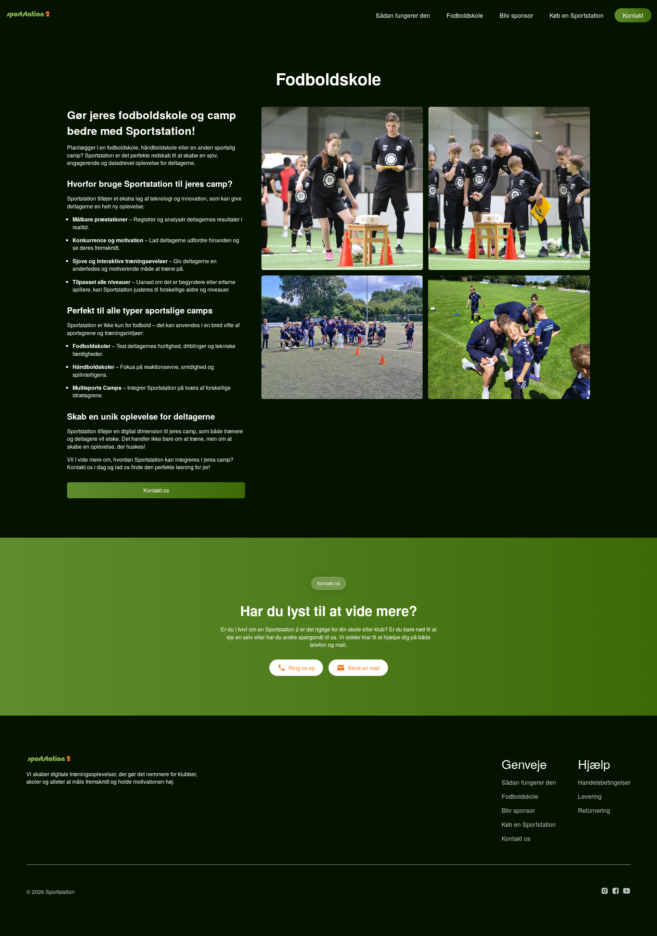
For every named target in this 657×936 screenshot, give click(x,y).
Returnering (594, 810)
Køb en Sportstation (577, 15)
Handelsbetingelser (604, 782)
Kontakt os (156, 490)
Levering (590, 796)
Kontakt (633, 15)
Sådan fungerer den (403, 15)
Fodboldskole (465, 15)
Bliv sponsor (516, 15)
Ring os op (301, 668)
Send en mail (364, 668)
